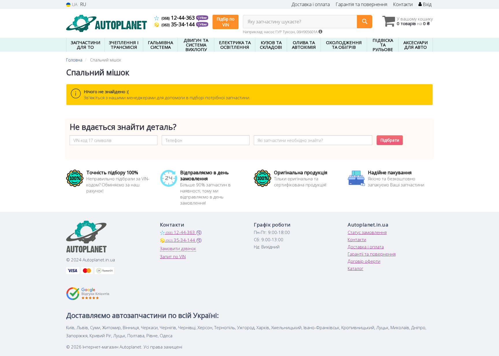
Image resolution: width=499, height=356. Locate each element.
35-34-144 (178, 24)
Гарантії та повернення (372, 254)
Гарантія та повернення (361, 4)
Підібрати (389, 140)
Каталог (355, 268)
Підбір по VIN (225, 21)
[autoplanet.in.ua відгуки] (88, 293)
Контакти (403, 4)
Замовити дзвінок (178, 248)
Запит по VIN (173, 256)
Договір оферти (364, 261)
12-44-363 (178, 17)
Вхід (426, 4)
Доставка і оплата (311, 4)
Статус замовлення (367, 232)
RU (83, 4)
